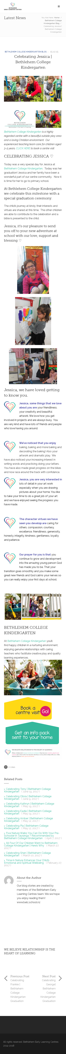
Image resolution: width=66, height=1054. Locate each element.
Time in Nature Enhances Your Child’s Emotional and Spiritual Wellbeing (26, 861)
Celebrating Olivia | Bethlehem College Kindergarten (27, 797)
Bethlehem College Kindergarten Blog (26, 52)
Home (56, 17)
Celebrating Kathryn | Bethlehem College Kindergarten (29, 805)
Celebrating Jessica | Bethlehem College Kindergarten (33, 62)
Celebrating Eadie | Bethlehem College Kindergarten (27, 812)
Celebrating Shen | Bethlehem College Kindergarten (27, 854)
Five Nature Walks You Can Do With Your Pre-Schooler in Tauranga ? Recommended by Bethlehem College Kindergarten (31, 836)
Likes (11, 767)
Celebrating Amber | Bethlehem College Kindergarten (28, 819)
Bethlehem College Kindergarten (22, 131)
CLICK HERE (23, 148)
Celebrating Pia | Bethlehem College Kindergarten (26, 827)
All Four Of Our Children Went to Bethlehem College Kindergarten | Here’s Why (31, 844)
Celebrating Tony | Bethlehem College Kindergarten (27, 790)
